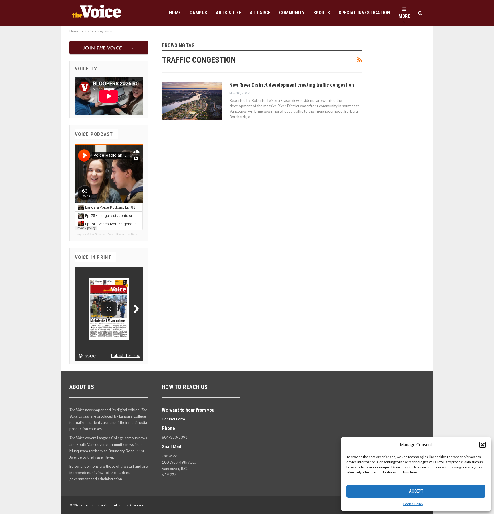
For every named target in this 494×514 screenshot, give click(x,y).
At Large (260, 12)
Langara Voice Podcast (90, 234)
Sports (321, 12)
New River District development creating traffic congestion (291, 85)
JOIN (102, 47)
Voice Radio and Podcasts (125, 234)
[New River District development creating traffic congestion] (192, 101)
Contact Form (173, 419)
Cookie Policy (413, 504)
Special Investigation (364, 12)
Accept (416, 491)
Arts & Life (229, 12)
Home (175, 12)
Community (292, 12)
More (404, 16)
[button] (482, 445)
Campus (198, 12)
